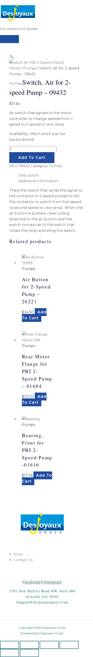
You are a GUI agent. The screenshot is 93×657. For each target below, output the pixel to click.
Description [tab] (28, 175)
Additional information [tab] (38, 181)
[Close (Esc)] (69, 645)
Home (14, 68)
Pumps (29, 68)
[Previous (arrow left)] (9, 653)
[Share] (49, 645)
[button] (11, 57)
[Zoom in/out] (9, 645)
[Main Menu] (9, 39)
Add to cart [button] (34, 315)
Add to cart (31, 157)
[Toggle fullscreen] (29, 645)
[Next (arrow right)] (29, 653)
